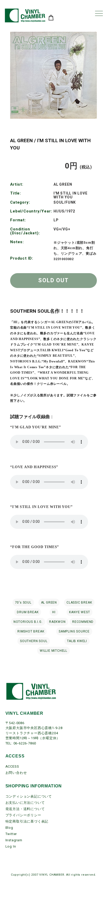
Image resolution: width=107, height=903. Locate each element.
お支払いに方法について (25, 802)
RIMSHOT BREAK (30, 631)
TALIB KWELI (77, 641)
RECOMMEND (82, 621)
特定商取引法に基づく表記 (27, 821)
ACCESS (12, 766)
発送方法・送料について (25, 808)
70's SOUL (23, 602)
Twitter (11, 833)
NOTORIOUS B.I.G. (28, 621)
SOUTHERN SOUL (33, 641)
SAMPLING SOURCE (74, 631)
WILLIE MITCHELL (53, 650)
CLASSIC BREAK (79, 602)
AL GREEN (49, 602)
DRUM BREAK (27, 612)
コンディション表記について (28, 796)
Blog (9, 827)
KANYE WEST (79, 612)
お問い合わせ (16, 772)
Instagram (13, 840)
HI (54, 612)
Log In (10, 846)
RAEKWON (57, 621)
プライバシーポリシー (23, 815)
